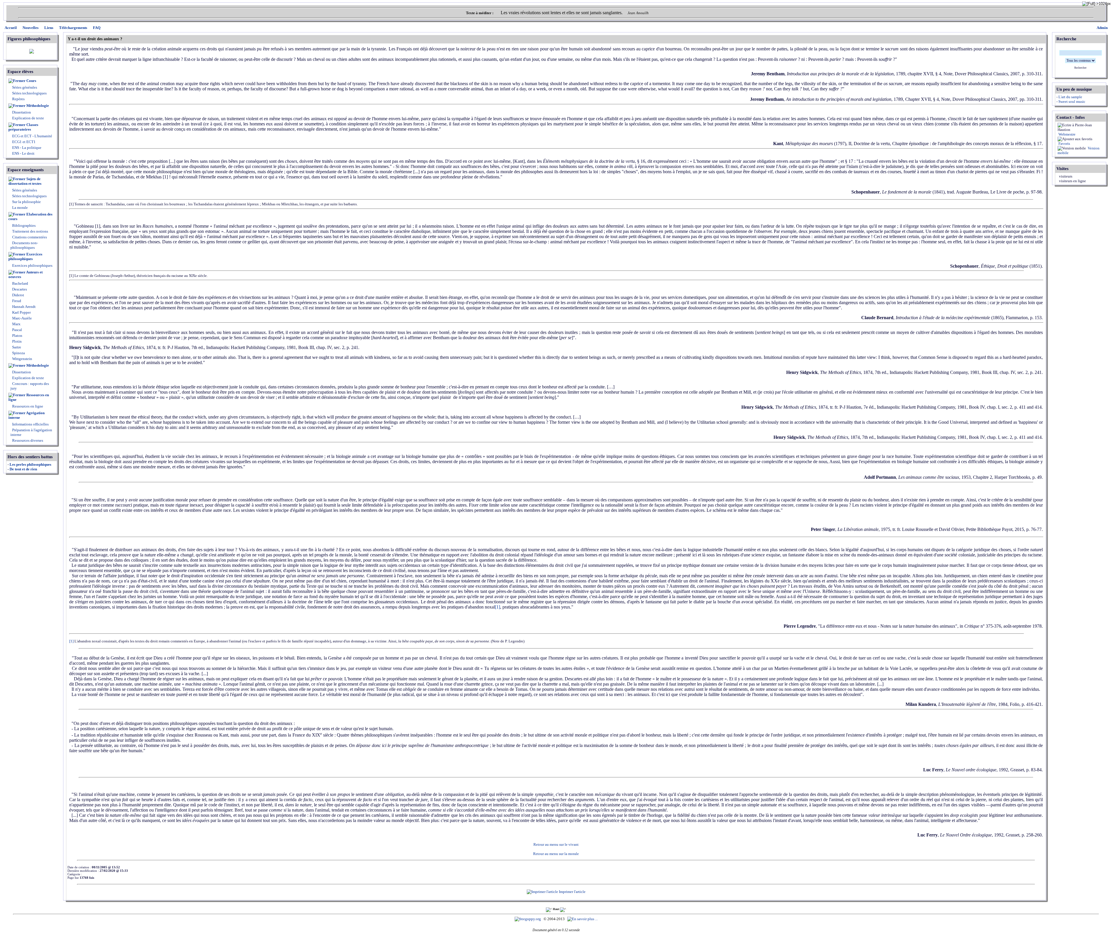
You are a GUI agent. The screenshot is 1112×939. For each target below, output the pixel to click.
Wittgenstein (21, 359)
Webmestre (1067, 134)
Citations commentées (29, 237)
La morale (19, 207)
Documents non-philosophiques (24, 245)
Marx (16, 324)
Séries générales (24, 87)
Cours (31, 80)
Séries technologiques (29, 93)
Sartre (16, 347)
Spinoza (18, 353)
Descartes (19, 289)
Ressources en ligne (28, 397)
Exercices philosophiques (25, 256)
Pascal (16, 330)
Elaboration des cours (30, 216)
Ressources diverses (27, 440)
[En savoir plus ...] (583, 919)
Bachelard (19, 283)
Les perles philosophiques (30, 464)
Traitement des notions (30, 231)
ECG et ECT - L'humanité (31, 136)
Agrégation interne (26, 415)
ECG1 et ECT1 (23, 142)
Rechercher (1080, 67)
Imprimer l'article (572, 891)
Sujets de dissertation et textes (24, 181)
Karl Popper (21, 312)
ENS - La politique (26, 147)
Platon (16, 335)
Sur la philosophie (26, 202)
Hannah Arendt (23, 306)
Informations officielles (30, 424)
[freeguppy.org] (528, 919)
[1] (497, 606)
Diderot (17, 295)
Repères (18, 99)
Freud (16, 301)
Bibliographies (24, 225)
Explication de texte (28, 118)
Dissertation (21, 112)
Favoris (1064, 143)
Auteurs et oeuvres (25, 274)
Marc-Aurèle (21, 318)
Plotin (16, 341)
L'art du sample (1070, 97)
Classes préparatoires (23, 127)
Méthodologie (37, 105)
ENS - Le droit (22, 153)
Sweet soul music (1071, 101)
